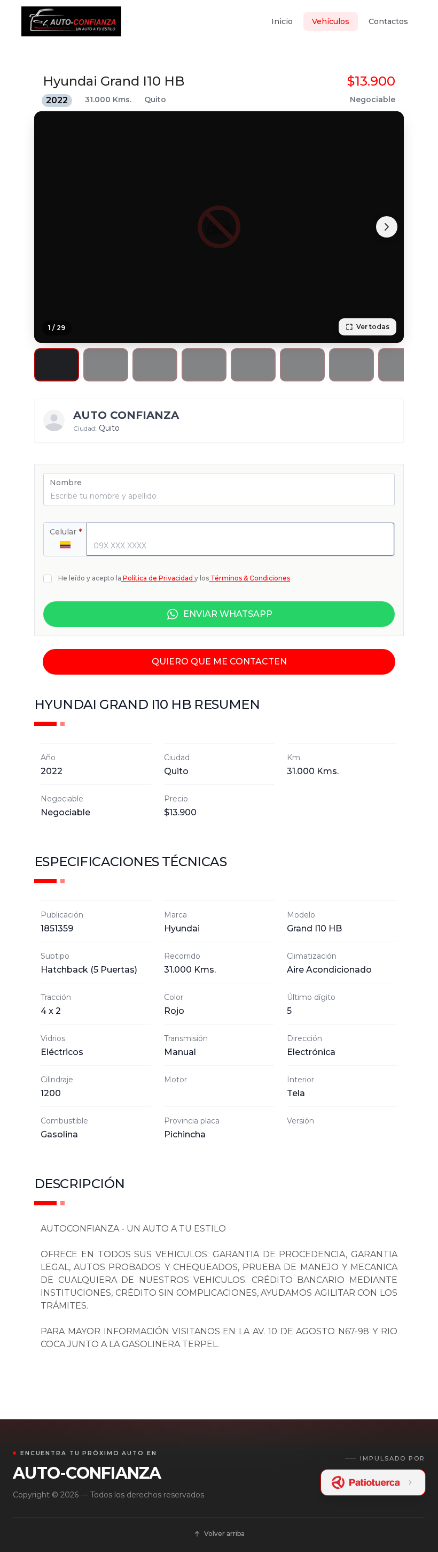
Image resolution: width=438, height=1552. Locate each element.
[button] (56, 364)
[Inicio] (71, 21)
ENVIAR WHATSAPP (227, 614)
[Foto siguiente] (386, 227)
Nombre (66, 482)
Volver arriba (224, 1534)
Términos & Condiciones (250, 578)
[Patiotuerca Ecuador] (373, 1482)
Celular (66, 532)
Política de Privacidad (158, 578)
